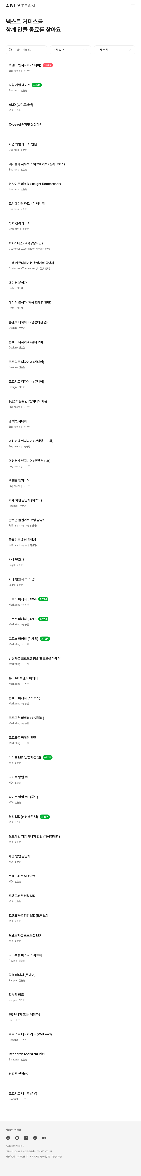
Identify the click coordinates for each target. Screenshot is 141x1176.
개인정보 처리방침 (13, 1129)
